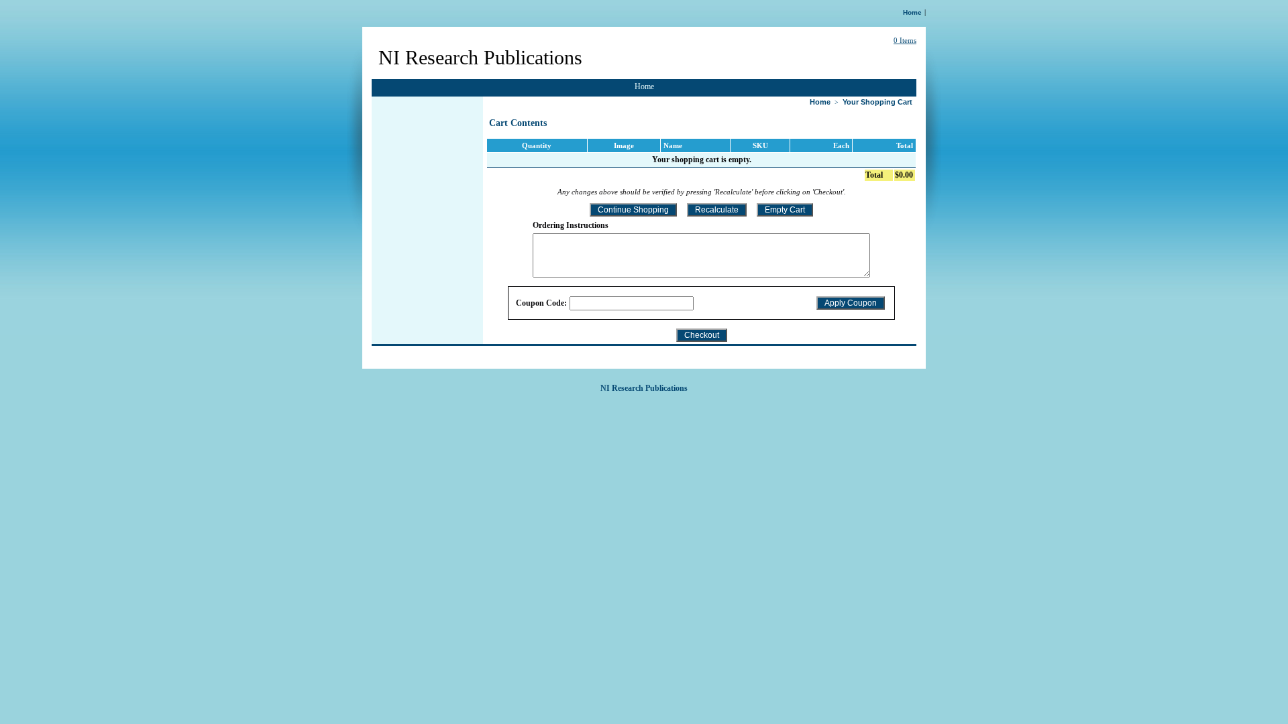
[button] (633, 210)
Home (912, 12)
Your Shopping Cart (877, 102)
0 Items (905, 40)
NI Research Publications (480, 57)
